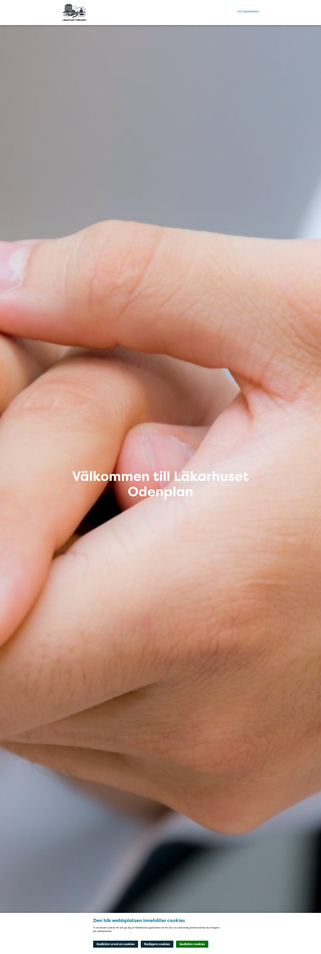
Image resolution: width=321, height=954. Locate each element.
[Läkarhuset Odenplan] (91, 12)
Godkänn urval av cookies (115, 944)
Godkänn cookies (192, 944)
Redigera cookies (157, 944)
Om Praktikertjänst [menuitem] (248, 11)
